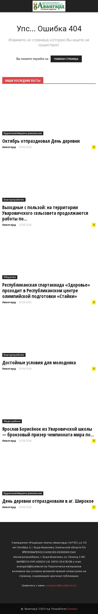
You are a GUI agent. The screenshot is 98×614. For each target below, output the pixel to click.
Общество (10, 277)
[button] (91, 6)
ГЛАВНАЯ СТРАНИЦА (66, 58)
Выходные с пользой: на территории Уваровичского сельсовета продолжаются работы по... (45, 213)
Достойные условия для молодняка (39, 362)
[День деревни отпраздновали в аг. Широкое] (49, 472)
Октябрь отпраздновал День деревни (41, 141)
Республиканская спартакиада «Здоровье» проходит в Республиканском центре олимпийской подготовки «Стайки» (46, 290)
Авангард (9, 147)
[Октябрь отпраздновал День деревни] (49, 112)
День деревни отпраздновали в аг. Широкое (48, 501)
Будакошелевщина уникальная (23, 133)
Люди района (12, 421)
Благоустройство (14, 199)
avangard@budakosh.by (61, 585)
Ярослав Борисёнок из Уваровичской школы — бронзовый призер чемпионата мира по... (48, 432)
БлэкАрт (72, 608)
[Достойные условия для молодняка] (49, 334)
